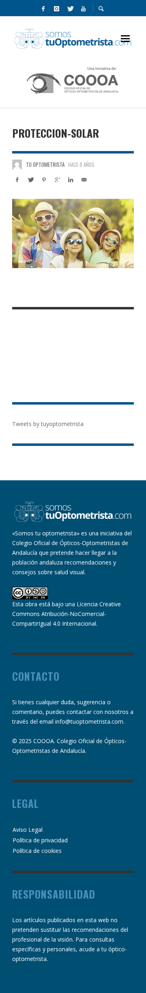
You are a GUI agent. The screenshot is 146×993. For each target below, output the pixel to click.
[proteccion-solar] (73, 233)
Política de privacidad (40, 840)
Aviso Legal (28, 829)
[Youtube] (83, 8)
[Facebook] (43, 8)
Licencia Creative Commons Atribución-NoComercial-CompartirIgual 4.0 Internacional (66, 613)
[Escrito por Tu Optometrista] (17, 164)
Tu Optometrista (45, 164)
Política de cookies (37, 850)
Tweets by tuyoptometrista (48, 424)
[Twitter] (70, 8)
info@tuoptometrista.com (89, 721)
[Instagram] (56, 8)
